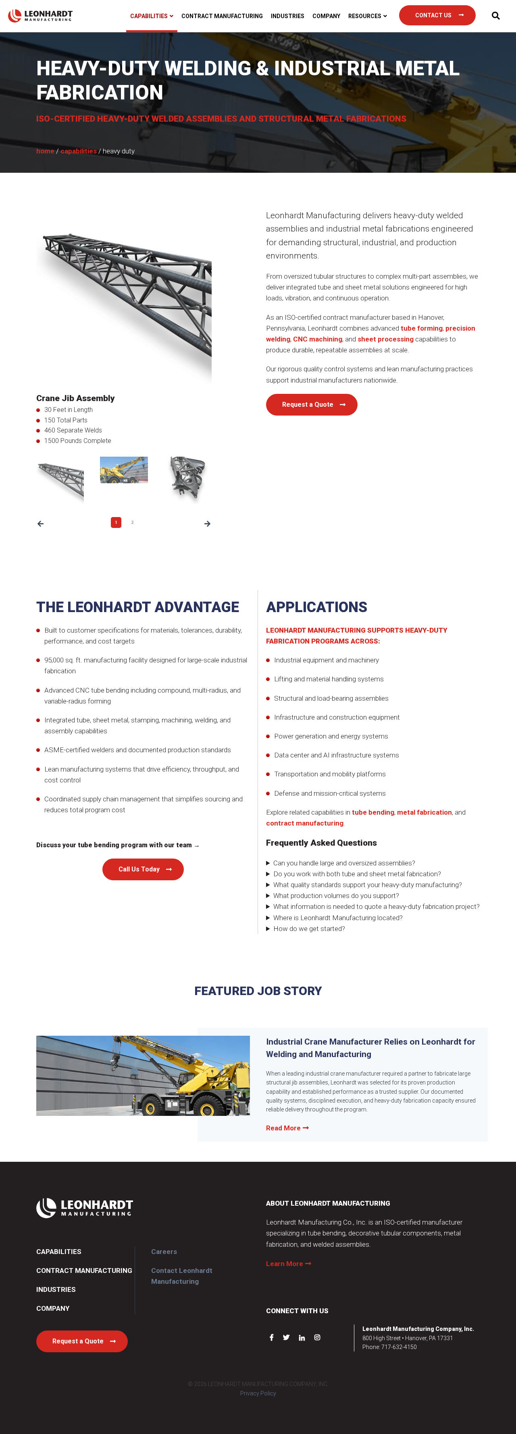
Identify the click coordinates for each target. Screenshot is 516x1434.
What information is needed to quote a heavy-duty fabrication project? (376, 906)
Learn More (284, 1264)
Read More (283, 1128)
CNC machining (317, 339)
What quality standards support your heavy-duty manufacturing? (367, 885)
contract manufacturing (304, 823)
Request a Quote (307, 404)
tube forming (422, 328)
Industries (287, 16)
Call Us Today (139, 869)
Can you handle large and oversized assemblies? (344, 863)
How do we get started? (309, 929)
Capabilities (149, 16)
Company (326, 16)
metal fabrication (424, 812)
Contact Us (433, 15)
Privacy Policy (258, 1393)
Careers (164, 1252)
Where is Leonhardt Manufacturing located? (338, 918)
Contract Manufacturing (222, 16)
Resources (364, 16)
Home (45, 151)
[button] (40, 523)
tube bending (373, 812)
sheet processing (386, 339)
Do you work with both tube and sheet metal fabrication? (357, 874)
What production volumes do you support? (336, 896)
